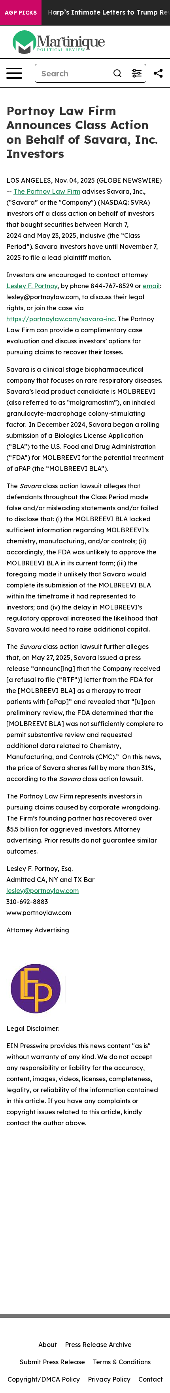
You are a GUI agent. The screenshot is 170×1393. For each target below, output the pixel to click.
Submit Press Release (52, 1362)
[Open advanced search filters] (136, 73)
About (47, 1345)
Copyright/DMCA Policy (44, 1379)
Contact (150, 1379)
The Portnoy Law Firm (46, 191)
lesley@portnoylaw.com (42, 891)
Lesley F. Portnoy (32, 286)
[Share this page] (158, 73)
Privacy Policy (109, 1379)
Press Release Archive (98, 1345)
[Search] (117, 73)
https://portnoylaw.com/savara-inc (60, 319)
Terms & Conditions (122, 1362)
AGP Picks (21, 12)
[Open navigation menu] (14, 73)
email (151, 286)
